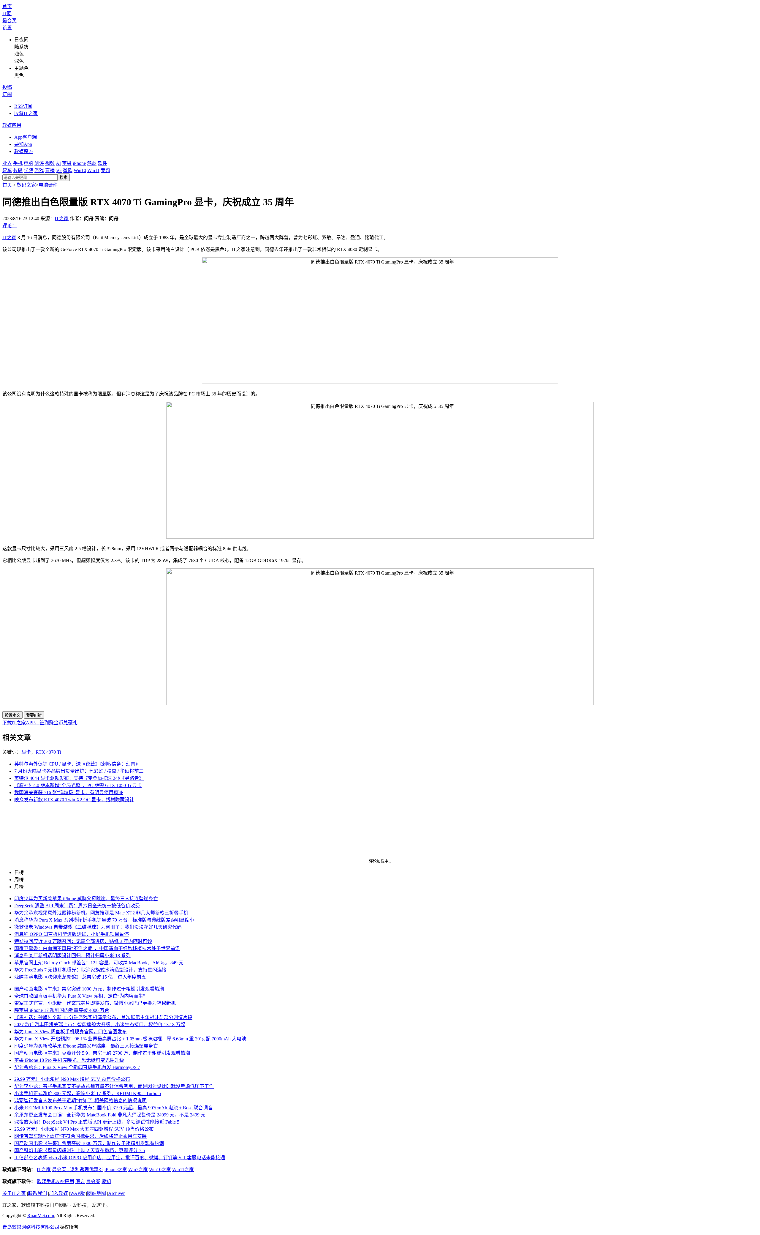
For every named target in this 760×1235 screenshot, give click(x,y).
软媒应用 (11, 125)
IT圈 (7, 13)
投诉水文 (12, 715)
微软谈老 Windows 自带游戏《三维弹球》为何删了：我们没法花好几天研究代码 (98, 927)
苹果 (67, 163)
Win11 (93, 170)
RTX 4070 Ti (48, 752)
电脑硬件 (48, 184)
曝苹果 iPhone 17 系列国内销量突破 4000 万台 (61, 1010)
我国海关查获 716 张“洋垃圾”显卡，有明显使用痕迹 (68, 792)
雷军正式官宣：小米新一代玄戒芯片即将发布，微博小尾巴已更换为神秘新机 (95, 1003)
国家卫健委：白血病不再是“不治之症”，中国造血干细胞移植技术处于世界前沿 (97, 948)
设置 (7, 27)
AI (58, 163)
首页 (7, 6)
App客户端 (25, 137)
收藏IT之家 (26, 113)
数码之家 (26, 184)
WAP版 (77, 1193)
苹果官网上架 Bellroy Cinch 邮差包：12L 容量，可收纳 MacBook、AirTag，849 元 (98, 962)
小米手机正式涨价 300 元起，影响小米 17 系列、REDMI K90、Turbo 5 (87, 1093)
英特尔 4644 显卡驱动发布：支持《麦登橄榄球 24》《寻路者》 (79, 778)
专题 (105, 170)
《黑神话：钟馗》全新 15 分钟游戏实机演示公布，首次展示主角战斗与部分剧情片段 (103, 1017)
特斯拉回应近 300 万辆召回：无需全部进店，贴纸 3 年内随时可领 (83, 941)
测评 (39, 163)
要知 (106, 1181)
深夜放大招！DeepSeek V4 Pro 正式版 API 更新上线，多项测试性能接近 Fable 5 (96, 1121)
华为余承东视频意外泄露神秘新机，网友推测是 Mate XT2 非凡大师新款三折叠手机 (101, 912)
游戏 (39, 170)
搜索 (63, 177)
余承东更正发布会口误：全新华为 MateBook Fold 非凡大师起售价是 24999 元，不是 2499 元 (109, 1114)
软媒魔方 (23, 151)
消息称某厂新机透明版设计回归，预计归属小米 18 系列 (72, 955)
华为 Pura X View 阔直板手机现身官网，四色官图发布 (70, 1031)
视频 (50, 163)
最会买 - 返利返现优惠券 (77, 1169)
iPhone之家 (115, 1169)
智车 (7, 170)
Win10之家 (160, 1169)
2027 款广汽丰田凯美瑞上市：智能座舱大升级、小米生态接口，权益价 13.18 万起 (99, 1024)
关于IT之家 (14, 1193)
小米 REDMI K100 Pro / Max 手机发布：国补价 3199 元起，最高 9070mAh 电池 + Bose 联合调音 (113, 1107)
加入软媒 (58, 1193)
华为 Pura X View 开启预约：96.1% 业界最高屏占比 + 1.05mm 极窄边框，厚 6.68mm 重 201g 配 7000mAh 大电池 (130, 1038)
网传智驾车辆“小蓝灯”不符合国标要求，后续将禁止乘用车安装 (80, 1136)
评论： (9, 225)
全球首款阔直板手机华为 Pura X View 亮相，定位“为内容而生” (79, 996)
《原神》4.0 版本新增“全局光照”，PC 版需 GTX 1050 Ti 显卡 (78, 785)
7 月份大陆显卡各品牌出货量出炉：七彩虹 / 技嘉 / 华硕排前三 (79, 771)
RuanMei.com (40, 1215)
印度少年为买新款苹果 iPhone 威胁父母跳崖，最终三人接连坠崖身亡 (86, 898)
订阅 (7, 94)
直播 (50, 170)
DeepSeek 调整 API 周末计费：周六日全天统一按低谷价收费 (77, 905)
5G (59, 170)
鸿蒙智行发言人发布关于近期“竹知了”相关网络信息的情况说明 (80, 1100)
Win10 (80, 170)
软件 (102, 163)
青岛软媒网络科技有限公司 (30, 1227)
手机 (18, 163)
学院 (28, 170)
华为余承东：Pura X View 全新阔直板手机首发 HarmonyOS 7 (77, 1067)
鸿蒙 (91, 163)
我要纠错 (34, 715)
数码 (18, 170)
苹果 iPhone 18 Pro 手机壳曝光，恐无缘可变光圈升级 (69, 1060)
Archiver (116, 1193)
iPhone (79, 163)
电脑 (28, 163)
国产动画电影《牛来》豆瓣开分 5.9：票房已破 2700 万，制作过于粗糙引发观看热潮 (102, 1053)
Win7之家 (138, 1169)
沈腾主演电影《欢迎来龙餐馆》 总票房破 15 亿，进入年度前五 (80, 977)
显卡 (26, 752)
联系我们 (37, 1193)
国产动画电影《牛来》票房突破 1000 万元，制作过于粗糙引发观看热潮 (89, 988)
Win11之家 (183, 1169)
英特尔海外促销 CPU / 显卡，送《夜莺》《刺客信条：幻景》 (77, 763)
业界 (7, 163)
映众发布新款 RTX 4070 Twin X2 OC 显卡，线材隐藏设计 (74, 799)
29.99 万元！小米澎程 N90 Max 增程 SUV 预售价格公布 (72, 1079)
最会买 (9, 20)
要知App (23, 144)
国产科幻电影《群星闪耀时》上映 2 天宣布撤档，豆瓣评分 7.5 (79, 1150)
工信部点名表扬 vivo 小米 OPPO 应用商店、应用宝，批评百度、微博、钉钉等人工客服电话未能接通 (119, 1157)
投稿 (7, 87)
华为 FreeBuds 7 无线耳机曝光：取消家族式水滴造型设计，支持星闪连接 (90, 969)
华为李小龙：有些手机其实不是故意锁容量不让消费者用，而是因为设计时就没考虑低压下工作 (114, 1086)
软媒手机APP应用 (55, 1181)
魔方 (80, 1181)
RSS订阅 (23, 106)
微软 (67, 170)
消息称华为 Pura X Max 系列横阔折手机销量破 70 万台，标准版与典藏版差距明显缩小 (104, 919)
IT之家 (62, 218)
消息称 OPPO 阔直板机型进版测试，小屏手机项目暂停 (71, 934)
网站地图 (96, 1193)
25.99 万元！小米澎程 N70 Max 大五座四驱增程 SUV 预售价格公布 (84, 1129)
